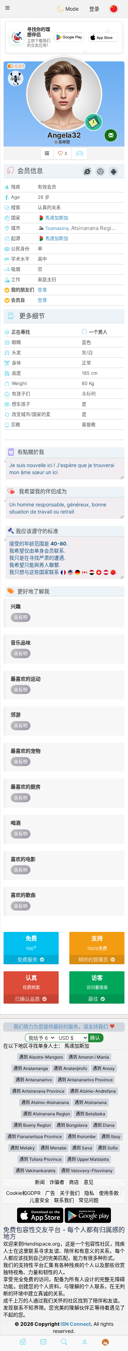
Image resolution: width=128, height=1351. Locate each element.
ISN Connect (75, 1324)
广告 (50, 1193)
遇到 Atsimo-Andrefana (93, 1091)
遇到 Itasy (111, 1136)
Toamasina (56, 228)
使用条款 (109, 1193)
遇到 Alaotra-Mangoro (41, 1057)
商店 (74, 1182)
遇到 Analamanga (31, 1068)
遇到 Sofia (108, 1147)
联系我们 (64, 1200)
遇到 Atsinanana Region (46, 1113)
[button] (7, 8)
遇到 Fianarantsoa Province (34, 1136)
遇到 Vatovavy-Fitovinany (87, 1170)
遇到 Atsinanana (91, 1102)
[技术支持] (105, 1342)
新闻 (40, 1182)
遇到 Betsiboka (90, 1113)
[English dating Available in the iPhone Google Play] (88, 1211)
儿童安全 (39, 1200)
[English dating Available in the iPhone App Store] (41, 1211)
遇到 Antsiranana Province (38, 1091)
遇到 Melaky (22, 1147)
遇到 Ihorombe (82, 1136)
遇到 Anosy (104, 1068)
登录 (94, 9)
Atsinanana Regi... (93, 228)
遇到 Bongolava (72, 1125)
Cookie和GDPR (23, 1193)
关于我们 (70, 1193)
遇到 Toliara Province (41, 1159)
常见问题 (88, 1200)
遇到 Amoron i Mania (89, 1057)
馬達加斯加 (56, 217)
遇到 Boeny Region (32, 1125)
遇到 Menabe (53, 1147)
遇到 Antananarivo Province (85, 1079)
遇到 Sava (82, 1147)
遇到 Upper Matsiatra (88, 1159)
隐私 (89, 1193)
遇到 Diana (103, 1125)
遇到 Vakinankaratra (35, 1170)
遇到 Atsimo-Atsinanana (45, 1102)
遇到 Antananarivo (34, 1079)
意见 (89, 1182)
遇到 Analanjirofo (70, 1068)
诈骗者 (56, 1182)
